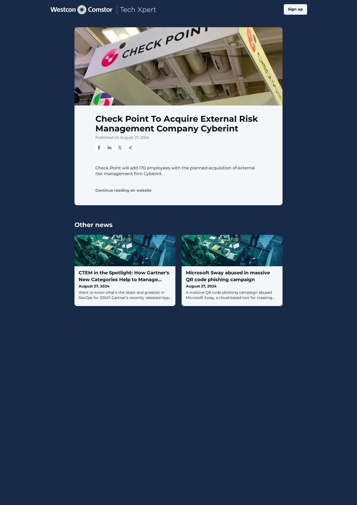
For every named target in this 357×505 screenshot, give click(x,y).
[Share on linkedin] (109, 147)
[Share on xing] (130, 147)
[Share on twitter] (120, 147)
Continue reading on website (123, 190)
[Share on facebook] (99, 147)
